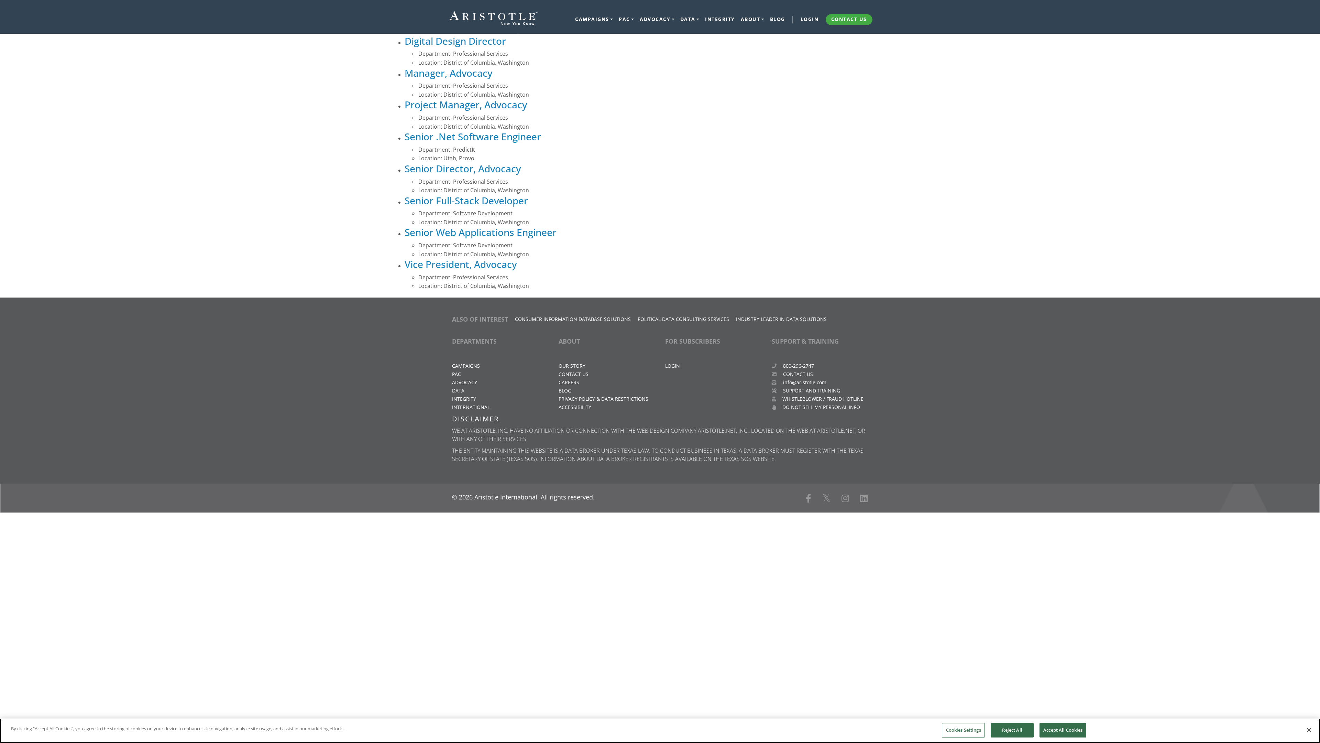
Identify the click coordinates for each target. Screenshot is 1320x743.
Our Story (572, 366)
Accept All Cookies (1062, 730)
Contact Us (849, 19)
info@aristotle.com (804, 382)
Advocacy (655, 19)
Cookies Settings (963, 730)
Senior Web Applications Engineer (481, 232)
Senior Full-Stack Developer (466, 200)
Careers (569, 382)
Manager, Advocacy (449, 72)
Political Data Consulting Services (683, 319)
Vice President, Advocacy (461, 264)
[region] (660, 731)
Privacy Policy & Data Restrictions (603, 399)
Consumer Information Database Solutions (573, 319)
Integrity (720, 19)
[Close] (1309, 729)
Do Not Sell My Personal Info (820, 407)
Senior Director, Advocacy (463, 168)
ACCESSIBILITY (575, 407)
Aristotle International (505, 497)
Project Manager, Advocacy (466, 104)
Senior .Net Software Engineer (473, 136)
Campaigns (592, 19)
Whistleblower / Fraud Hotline (822, 399)
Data (687, 19)
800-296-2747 (798, 366)
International (471, 407)
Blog (777, 19)
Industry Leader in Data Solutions (781, 319)
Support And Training (811, 390)
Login (810, 19)
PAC (624, 19)
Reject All (1012, 730)
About (750, 19)
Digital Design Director (455, 40)
